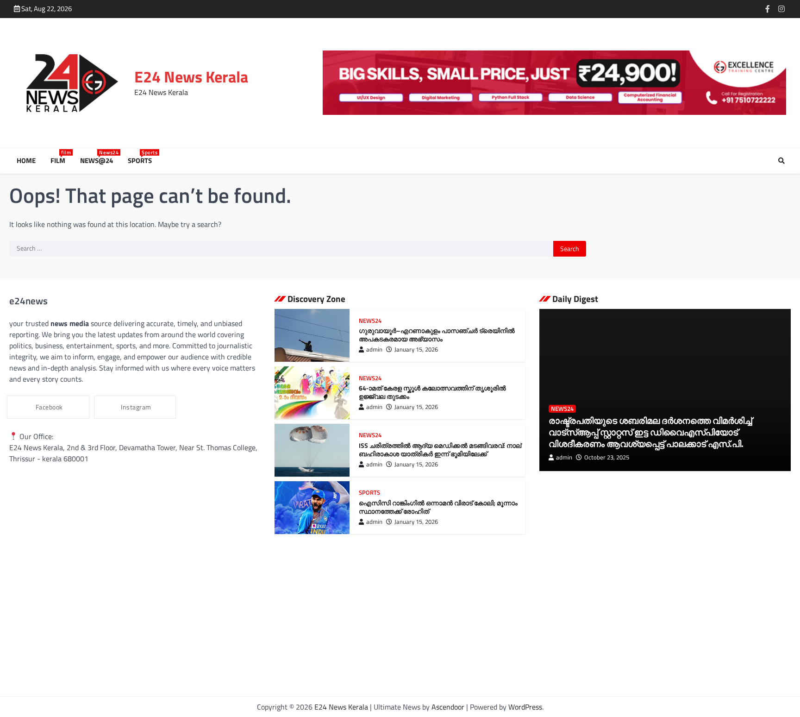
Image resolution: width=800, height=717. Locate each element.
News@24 (98, 161)
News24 (370, 320)
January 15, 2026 (416, 349)
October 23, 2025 (606, 457)
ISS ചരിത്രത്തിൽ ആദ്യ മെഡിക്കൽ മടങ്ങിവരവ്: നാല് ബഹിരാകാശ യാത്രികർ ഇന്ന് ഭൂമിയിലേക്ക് (440, 449)
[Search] (781, 161)
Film (59, 161)
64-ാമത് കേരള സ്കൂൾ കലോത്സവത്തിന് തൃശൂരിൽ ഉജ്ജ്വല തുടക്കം (432, 392)
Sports (142, 161)
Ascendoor (447, 706)
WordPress (525, 706)
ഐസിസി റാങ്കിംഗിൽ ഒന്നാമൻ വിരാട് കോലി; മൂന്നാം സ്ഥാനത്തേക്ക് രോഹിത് (438, 507)
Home (26, 161)
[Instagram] (781, 8)
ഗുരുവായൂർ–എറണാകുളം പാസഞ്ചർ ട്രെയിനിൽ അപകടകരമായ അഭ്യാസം (437, 335)
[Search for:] (281, 249)
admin (374, 349)
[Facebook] (767, 8)
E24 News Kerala (191, 76)
